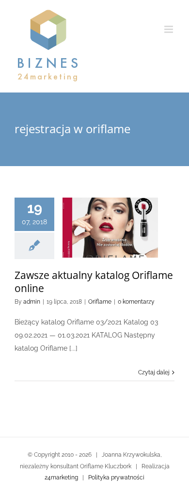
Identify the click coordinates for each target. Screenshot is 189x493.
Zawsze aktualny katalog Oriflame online (94, 281)
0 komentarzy (136, 301)
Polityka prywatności (116, 477)
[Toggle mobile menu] (169, 29)
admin (31, 301)
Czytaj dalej (154, 372)
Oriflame (99, 301)
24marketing (61, 477)
